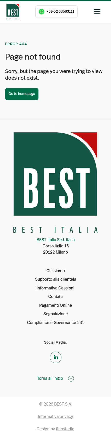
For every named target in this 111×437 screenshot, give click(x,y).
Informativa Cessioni (55, 288)
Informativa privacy (55, 417)
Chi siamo (55, 271)
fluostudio (65, 429)
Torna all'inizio (50, 379)
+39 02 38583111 (60, 12)
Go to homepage (22, 94)
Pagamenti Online (55, 306)
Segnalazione (55, 314)
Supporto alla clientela (55, 280)
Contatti (55, 297)
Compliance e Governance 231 (55, 323)
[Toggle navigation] (97, 11)
